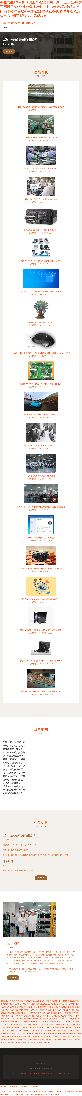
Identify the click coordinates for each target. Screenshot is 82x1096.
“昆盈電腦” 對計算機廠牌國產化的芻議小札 (41, 138)
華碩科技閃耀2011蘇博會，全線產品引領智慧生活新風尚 (41, 630)
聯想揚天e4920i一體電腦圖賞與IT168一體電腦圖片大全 (41, 661)
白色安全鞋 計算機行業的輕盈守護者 (41, 476)
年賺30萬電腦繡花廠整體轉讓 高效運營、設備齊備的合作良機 (41, 107)
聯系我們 (41, 878)
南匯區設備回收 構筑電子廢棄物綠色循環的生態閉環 (41, 261)
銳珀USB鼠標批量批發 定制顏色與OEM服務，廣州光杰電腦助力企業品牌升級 (41, 353)
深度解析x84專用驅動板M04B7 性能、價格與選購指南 (41, 384)
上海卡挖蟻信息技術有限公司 (19, 835)
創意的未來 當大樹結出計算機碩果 (41, 322)
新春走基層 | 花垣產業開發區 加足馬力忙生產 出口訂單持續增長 (41, 507)
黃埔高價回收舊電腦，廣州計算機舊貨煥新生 (41, 230)
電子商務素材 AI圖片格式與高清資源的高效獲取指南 (41, 599)
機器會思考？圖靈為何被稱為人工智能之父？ (41, 445)
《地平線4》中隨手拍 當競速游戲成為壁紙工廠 (41, 415)
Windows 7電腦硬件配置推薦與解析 (41, 538)
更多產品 (9, 51)
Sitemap (68, 1074)
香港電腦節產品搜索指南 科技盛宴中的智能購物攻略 (41, 692)
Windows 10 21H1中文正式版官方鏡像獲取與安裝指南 (41, 292)
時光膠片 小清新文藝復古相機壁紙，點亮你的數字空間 (41, 568)
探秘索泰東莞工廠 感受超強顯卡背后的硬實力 (41, 168)
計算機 (37, 1074)
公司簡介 (13, 978)
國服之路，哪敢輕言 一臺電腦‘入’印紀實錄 (41, 199)
